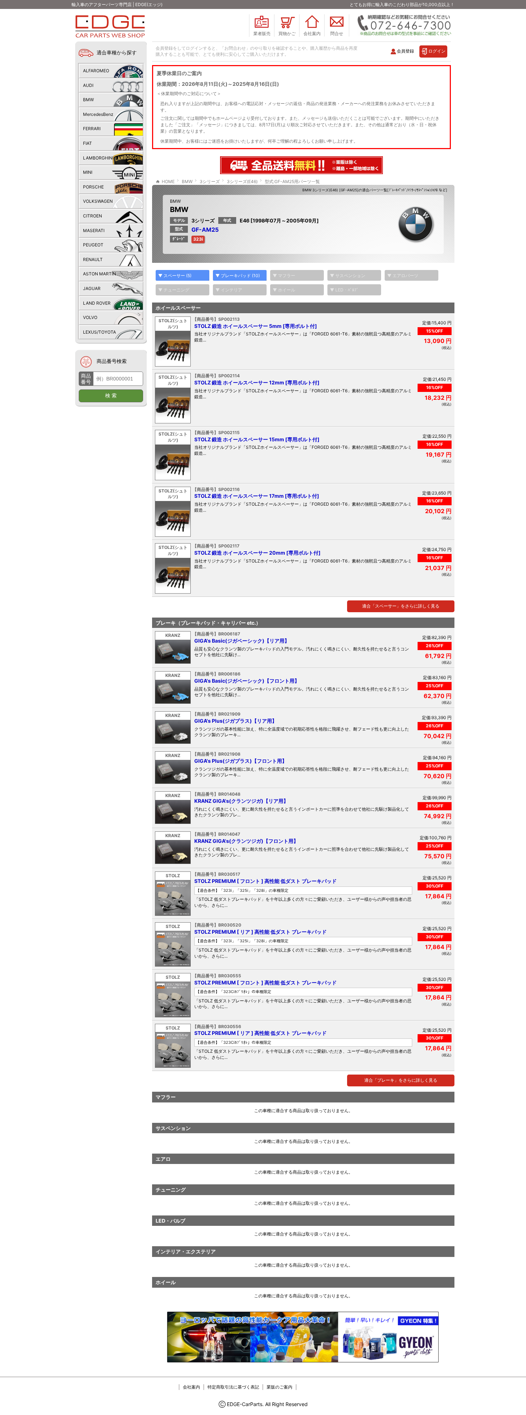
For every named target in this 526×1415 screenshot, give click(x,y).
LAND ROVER (97, 303)
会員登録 (405, 51)
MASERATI (93, 230)
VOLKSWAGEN (98, 201)
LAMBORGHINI (98, 158)
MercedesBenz (98, 114)
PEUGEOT (93, 244)
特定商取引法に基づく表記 (233, 1387)
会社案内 (191, 1387)
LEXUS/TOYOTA (99, 332)
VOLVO (90, 317)
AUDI (88, 85)
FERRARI (92, 128)
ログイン (436, 51)
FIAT (87, 143)
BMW (175, 201)
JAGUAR (92, 288)
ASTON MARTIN (99, 273)
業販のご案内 (279, 1387)
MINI (87, 172)
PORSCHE (93, 187)
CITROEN (92, 215)
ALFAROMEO (96, 70)
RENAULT (93, 259)
